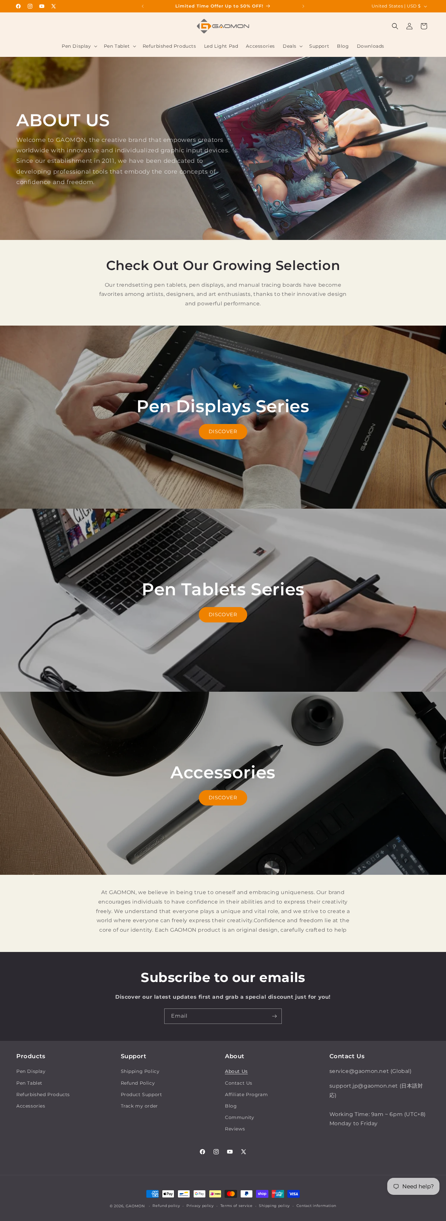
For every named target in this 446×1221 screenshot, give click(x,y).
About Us (236, 1071)
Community (239, 1117)
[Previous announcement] (142, 6)
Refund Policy (138, 1083)
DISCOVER (223, 431)
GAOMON (135, 1206)
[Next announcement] (303, 6)
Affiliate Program (246, 1094)
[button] (79, 46)
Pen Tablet (29, 1083)
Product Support (141, 1094)
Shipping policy (274, 1205)
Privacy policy (200, 1205)
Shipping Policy (140, 1071)
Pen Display (31, 1071)
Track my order (139, 1106)
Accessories (30, 1106)
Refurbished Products (43, 1094)
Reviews (235, 1129)
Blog (231, 1106)
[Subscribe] (274, 1016)
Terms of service (236, 1205)
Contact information (316, 1205)
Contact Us (238, 1083)
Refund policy (166, 1205)
